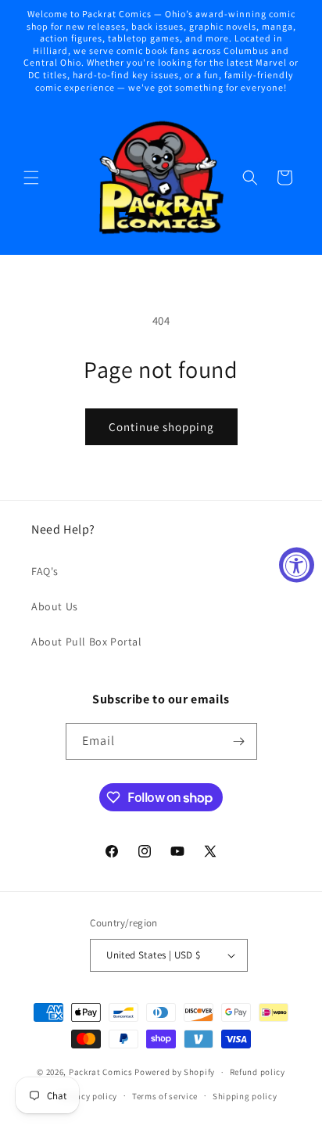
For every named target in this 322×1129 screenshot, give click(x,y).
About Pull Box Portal (86, 642)
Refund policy (257, 1071)
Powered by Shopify (174, 1071)
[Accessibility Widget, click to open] (296, 564)
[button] (31, 177)
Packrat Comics (101, 1071)
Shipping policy (245, 1096)
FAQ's (45, 571)
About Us (54, 606)
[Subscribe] (239, 741)
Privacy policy (88, 1096)
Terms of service (165, 1096)
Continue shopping (161, 426)
